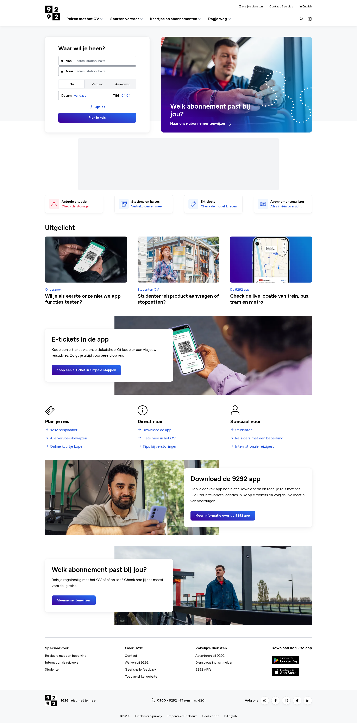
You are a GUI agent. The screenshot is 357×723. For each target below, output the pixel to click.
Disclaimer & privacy (148, 716)
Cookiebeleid (210, 716)
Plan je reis (97, 118)
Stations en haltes (145, 202)
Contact (131, 656)
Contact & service (281, 6)
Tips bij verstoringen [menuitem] (160, 446)
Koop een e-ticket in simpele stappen (86, 370)
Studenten (53, 669)
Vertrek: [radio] (97, 84)
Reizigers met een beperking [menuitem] (259, 438)
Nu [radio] (71, 84)
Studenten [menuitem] (243, 430)
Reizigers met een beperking (65, 656)
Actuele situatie (74, 202)
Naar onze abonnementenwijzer (198, 123)
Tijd (116, 95)
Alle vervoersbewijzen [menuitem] (68, 438)
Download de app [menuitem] (157, 430)
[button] (83, 95)
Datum (66, 95)
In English (306, 6)
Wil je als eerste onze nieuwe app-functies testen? (84, 299)
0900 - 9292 (167, 700)
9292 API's (203, 669)
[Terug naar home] (52, 13)
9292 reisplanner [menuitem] (63, 430)
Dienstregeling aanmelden (214, 662)
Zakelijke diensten (251, 6)
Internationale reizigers (62, 662)
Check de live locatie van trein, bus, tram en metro (269, 299)
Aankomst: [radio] (123, 84)
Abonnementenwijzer (74, 600)
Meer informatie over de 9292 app (222, 515)
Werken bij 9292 (137, 662)
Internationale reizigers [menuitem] (254, 446)
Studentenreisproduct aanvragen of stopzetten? (178, 299)
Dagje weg (217, 19)
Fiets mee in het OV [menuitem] (159, 438)
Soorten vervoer (124, 19)
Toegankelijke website (141, 676)
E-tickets (208, 202)
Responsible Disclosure (182, 716)
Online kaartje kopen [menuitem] (67, 446)
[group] (97, 84)
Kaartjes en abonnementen (173, 19)
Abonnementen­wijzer (287, 202)
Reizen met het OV (83, 19)
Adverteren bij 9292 (210, 656)
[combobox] (105, 60)
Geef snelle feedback (140, 669)
